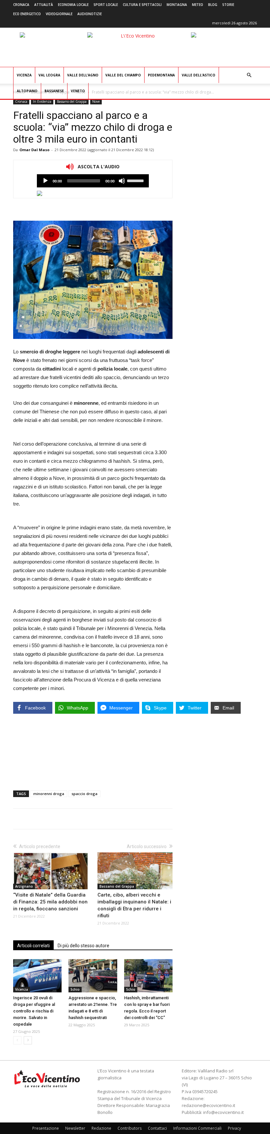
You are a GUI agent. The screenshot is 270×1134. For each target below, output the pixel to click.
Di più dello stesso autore (83, 945)
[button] (249, 75)
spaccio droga (84, 793)
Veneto (78, 91)
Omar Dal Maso (34, 149)
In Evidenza (42, 101)
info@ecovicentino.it (223, 1112)
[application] (93, 180)
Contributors (130, 1128)
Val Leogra (49, 75)
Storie (228, 4)
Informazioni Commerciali (197, 1128)
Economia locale (73, 4)
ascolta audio (45, 181)
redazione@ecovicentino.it (208, 1105)
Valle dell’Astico (198, 75)
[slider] (136, 180)
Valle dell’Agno (82, 75)
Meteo (197, 4)
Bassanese (54, 91)
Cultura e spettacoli (142, 4)
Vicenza (24, 75)
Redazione (101, 1128)
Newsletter (75, 1128)
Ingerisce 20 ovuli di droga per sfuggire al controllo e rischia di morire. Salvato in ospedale (34, 1011)
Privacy (234, 1128)
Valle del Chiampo (123, 75)
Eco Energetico (27, 14)
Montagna (177, 4)
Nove (96, 101)
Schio (75, 989)
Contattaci (157, 1128)
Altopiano (27, 91)
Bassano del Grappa (72, 101)
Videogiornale (59, 14)
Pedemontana (161, 75)
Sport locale (106, 4)
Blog (212, 4)
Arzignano (24, 886)
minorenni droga (48, 793)
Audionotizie (89, 14)
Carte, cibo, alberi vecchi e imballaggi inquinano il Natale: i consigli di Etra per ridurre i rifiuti (134, 905)
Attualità (43, 4)
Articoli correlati (33, 945)
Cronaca (21, 4)
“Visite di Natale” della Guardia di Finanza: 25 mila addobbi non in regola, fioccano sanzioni (50, 902)
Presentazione (45, 1128)
